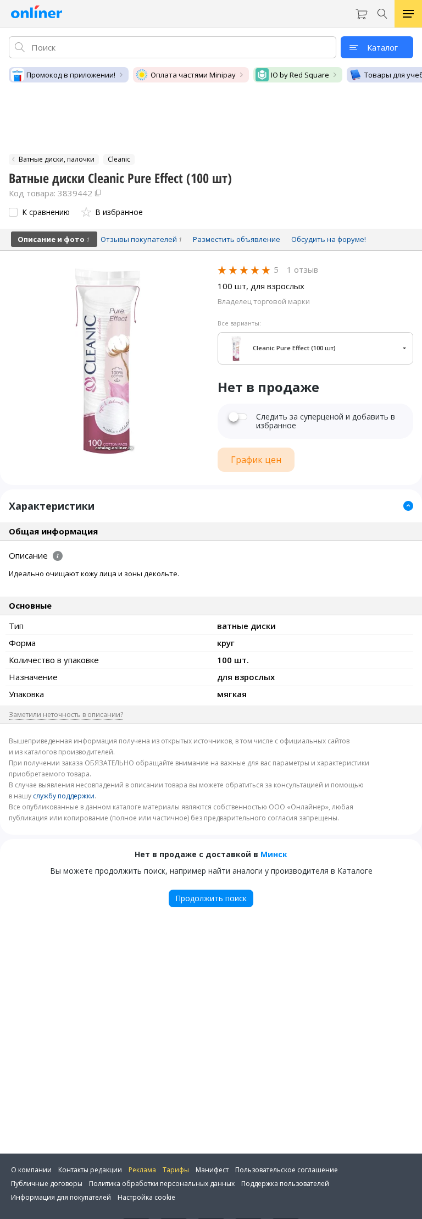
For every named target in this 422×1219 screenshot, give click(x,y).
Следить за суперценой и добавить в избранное (325, 421)
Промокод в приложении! (70, 75)
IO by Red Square (300, 75)
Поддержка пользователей (285, 1183)
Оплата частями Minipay (193, 75)
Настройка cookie (146, 1197)
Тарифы (176, 1169)
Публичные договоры (46, 1183)
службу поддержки (64, 796)
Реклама (142, 1169)
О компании (31, 1169)
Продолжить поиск (211, 898)
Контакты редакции (90, 1169)
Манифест (212, 1169)
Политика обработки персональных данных (162, 1183)
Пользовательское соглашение (286, 1169)
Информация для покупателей (61, 1197)
